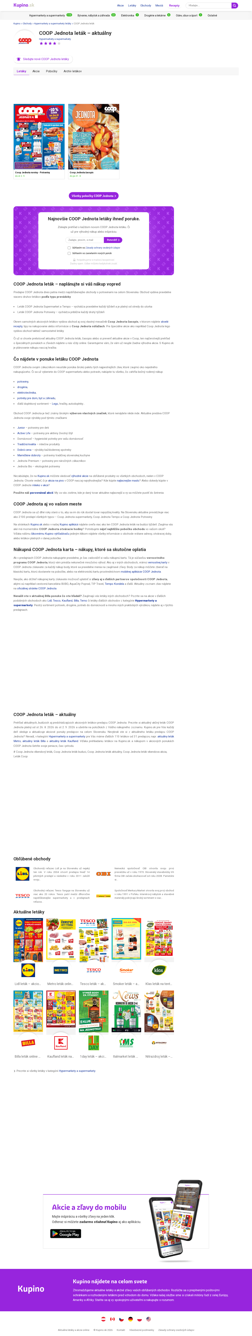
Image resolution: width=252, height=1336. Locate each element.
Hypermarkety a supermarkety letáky (52, 23)
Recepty (174, 5)
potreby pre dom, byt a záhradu (36, 398)
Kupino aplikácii (69, 524)
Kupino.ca (112, 1319)
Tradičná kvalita (26, 444)
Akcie (120, 5)
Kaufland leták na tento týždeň (61, 1025)
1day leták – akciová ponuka (93, 1025)
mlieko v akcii (40, 485)
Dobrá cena (24, 449)
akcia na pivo (56, 480)
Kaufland (67, 600)
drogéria (22, 387)
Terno (83, 600)
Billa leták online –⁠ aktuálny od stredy (28, 1025)
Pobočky (51, 71)
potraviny (22, 381)
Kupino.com (148, 1319)
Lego (55, 403)
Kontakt (121, 1330)
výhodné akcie (79, 476)
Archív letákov (73, 71)
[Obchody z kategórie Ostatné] (212, 15)
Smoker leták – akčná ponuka (126, 953)
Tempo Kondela (114, 584)
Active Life (23, 433)
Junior (21, 427)
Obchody (145, 5)
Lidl (49, 600)
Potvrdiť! (112, 240)
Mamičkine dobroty (29, 455)
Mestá (159, 5)
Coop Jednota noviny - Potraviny (39, 141)
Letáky (132, 5)
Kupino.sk (43, 476)
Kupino (16, 23)
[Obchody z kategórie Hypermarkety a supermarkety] (50, 15)
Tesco (57, 600)
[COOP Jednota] (24, 41)
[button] (41, 43)
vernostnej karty (157, 562)
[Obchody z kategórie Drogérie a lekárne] (157, 15)
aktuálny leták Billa (34, 741)
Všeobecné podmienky (141, 1330)
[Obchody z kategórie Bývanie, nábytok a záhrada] (97, 15)
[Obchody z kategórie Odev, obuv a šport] (189, 15)
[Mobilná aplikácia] (65, 1234)
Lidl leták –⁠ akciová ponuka (28, 953)
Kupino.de (130, 1319)
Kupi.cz (121, 1319)
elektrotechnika (26, 392)
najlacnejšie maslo (128, 480)
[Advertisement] (93, 88)
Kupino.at (103, 1319)
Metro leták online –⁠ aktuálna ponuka (61, 953)
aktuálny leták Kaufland (63, 741)
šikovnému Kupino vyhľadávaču (50, 533)
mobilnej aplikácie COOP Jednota (141, 571)
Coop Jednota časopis (93, 141)
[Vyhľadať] (235, 5)
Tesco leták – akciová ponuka (93, 953)
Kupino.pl (139, 1319)
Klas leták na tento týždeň (159, 953)
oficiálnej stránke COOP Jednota (36, 588)
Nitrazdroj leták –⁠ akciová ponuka (159, 1025)
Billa (76, 600)
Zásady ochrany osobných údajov (103, 247)
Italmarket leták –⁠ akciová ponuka (126, 1025)
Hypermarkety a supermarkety (55, 39)
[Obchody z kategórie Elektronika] (130, 15)
